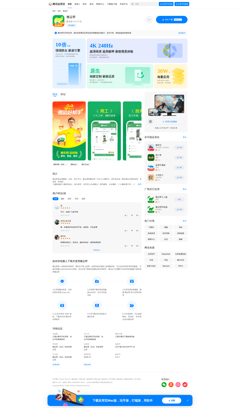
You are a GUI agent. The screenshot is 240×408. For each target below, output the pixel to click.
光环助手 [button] (151, 254)
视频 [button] (166, 227)
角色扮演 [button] (151, 233)
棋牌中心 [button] (151, 239)
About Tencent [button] (65, 379)
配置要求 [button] (182, 33)
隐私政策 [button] (87, 364)
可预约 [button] (151, 227)
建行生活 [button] (180, 260)
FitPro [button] (180, 266)
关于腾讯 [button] (55, 379)
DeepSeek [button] (166, 254)
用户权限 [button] (112, 379)
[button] (57, 3)
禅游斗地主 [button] (151, 266)
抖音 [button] (151, 260)
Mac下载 (173, 19)
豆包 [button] (166, 260)
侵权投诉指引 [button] (128, 379)
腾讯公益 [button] (97, 379)
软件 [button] (59, 11)
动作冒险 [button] (166, 233)
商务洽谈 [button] (82, 379)
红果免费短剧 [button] (180, 254)
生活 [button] (166, 239)
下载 (180, 147)
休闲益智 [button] (180, 233)
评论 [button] (63, 94)
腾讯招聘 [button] (90, 379)
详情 (179, 199)
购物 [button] (180, 239)
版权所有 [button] (105, 379)
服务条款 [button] (75, 379)
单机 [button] (180, 227)
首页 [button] (54, 11)
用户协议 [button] (138, 379)
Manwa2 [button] (166, 266)
